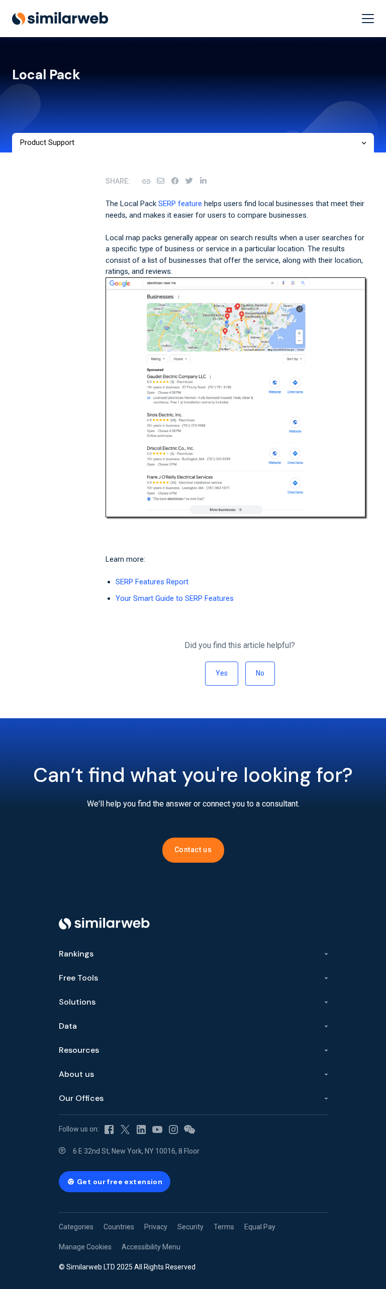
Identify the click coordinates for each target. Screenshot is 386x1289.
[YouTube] (157, 1129)
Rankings (76, 953)
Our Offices (81, 1098)
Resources (79, 1050)
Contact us (193, 850)
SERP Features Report (152, 581)
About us (76, 1074)
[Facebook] (175, 181)
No (260, 673)
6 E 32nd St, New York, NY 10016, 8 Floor (136, 1151)
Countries (119, 1227)
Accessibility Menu (151, 1247)
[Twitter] (125, 1129)
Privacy (155, 1227)
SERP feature (180, 203)
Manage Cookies (85, 1247)
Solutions (77, 1002)
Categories (76, 1227)
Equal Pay (259, 1227)
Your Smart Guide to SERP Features (175, 598)
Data (68, 1026)
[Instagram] (173, 1129)
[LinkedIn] (203, 181)
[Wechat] (189, 1129)
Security (190, 1227)
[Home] (104, 923)
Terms (224, 1227)
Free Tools (78, 978)
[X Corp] (189, 181)
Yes (222, 673)
